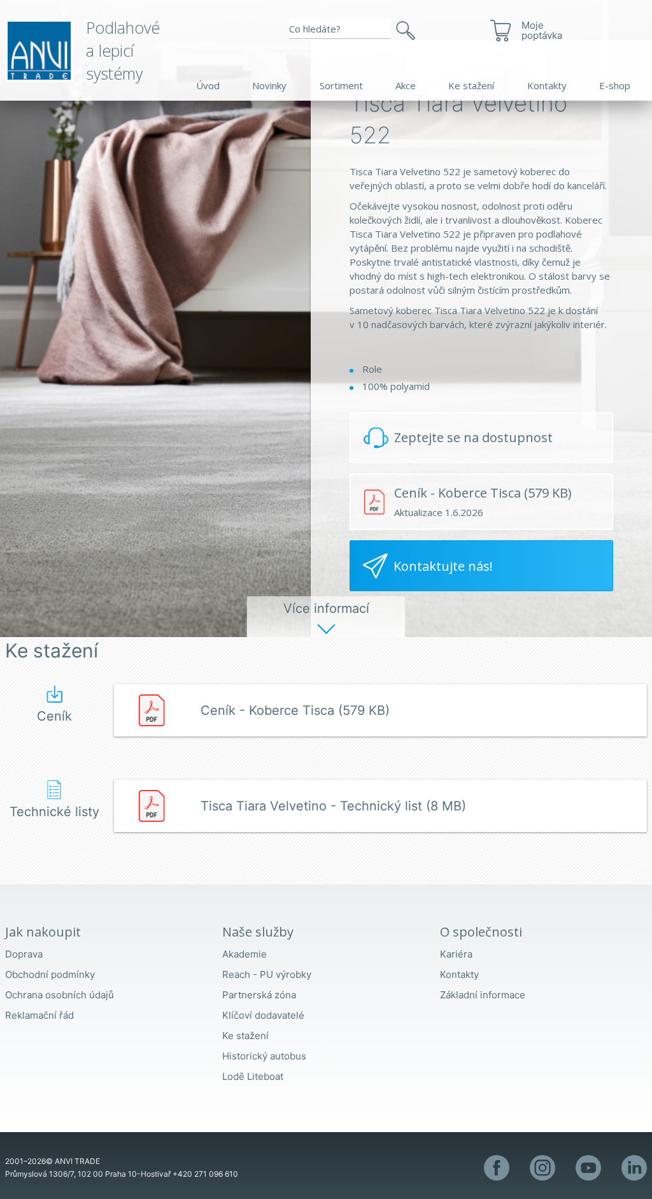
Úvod (208, 85)
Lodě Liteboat (252, 1076)
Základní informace (482, 995)
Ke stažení (471, 85)
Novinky (269, 85)
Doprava (24, 954)
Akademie (244, 954)
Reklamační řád (39, 1015)
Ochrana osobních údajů (59, 995)
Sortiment (341, 85)
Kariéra (456, 954)
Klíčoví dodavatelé (263, 1015)
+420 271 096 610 (205, 1174)
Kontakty (547, 85)
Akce (405, 85)
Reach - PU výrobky (266, 974)
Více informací (326, 608)
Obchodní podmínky (50, 974)
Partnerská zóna (259, 995)
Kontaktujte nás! (443, 566)
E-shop (614, 85)
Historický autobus (264, 1056)
